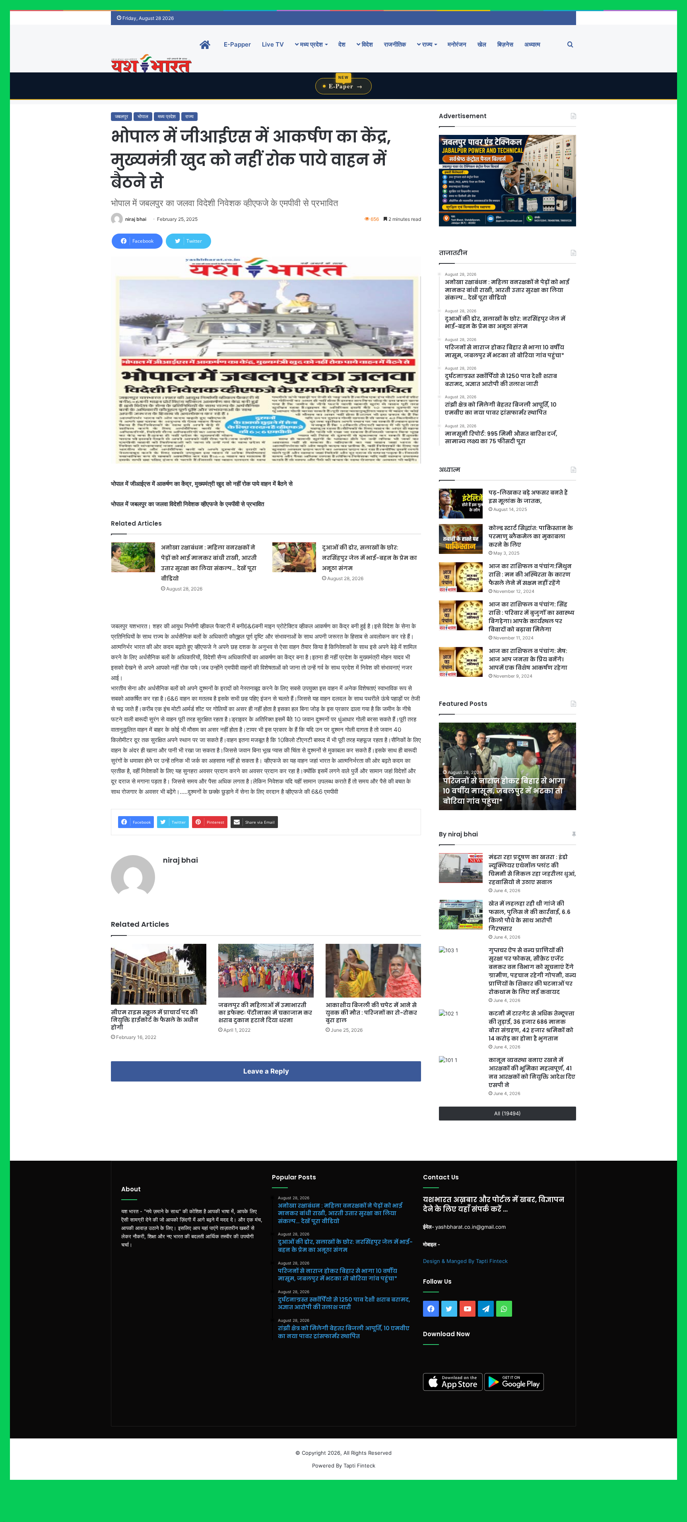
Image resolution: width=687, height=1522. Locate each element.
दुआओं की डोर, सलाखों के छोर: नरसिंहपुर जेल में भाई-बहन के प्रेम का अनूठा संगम (369, 558)
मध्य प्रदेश (311, 44)
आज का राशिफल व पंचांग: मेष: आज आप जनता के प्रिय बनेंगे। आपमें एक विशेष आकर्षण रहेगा (528, 659)
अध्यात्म (532, 44)
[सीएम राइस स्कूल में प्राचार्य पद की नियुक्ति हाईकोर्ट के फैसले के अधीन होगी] (158, 974)
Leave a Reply (266, 1071)
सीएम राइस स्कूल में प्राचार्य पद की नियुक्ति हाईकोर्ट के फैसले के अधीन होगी (154, 1019)
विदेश (366, 44)
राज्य (426, 44)
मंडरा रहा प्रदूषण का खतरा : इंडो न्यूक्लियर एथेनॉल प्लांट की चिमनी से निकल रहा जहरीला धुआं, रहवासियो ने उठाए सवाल (532, 869)
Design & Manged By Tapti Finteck (465, 1261)
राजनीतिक (395, 44)
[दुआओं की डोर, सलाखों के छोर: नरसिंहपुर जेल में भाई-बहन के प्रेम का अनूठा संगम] (294, 557)
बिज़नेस (505, 44)
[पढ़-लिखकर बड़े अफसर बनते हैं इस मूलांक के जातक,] (461, 503)
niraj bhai (135, 219)
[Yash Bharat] (151, 64)
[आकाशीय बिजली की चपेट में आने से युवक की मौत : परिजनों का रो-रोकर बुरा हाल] (373, 971)
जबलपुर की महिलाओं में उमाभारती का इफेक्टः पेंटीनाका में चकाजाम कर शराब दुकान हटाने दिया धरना (265, 1012)
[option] (507, 766)
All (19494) (507, 1113)
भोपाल (143, 116)
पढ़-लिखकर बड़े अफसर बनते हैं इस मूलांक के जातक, (528, 497)
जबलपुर (121, 116)
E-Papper (237, 44)
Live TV (273, 44)
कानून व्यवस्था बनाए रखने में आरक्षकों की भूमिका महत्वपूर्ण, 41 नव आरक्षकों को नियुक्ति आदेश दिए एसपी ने (532, 1072)
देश (341, 44)
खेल (481, 44)
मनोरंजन (457, 44)
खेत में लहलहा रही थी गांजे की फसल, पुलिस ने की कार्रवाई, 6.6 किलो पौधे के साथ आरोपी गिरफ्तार (530, 916)
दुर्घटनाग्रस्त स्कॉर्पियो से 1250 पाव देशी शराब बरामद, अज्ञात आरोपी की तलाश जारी (505, 791)
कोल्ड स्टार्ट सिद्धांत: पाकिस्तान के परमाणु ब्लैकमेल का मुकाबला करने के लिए (531, 536)
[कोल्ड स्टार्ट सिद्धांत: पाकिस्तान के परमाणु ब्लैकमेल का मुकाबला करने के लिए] (461, 539)
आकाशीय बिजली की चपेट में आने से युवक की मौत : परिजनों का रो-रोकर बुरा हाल (371, 1012)
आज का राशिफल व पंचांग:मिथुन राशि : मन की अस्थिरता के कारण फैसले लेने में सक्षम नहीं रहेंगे (530, 574)
